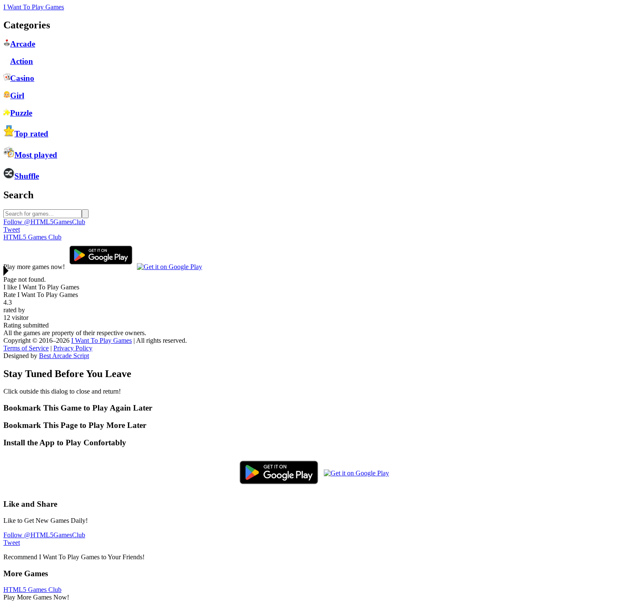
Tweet (11, 229)
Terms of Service (26, 348)
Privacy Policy (72, 348)
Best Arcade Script (64, 355)
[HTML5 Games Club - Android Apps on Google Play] (101, 266)
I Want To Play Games (33, 7)
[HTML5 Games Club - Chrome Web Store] (169, 266)
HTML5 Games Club (32, 237)
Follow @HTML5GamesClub (44, 221)
